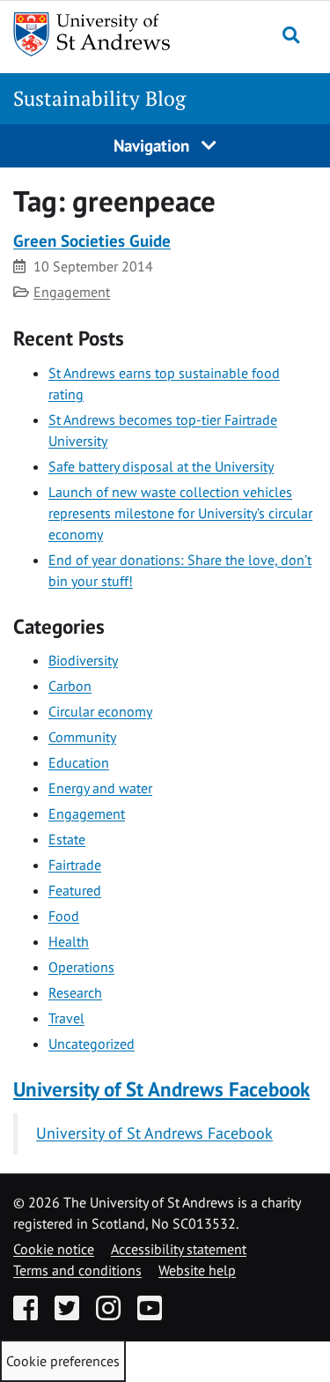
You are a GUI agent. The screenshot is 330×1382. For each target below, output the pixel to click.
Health (68, 941)
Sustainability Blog (99, 98)
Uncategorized (91, 1043)
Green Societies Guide (92, 240)
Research (75, 992)
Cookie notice (53, 1249)
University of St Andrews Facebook (161, 1089)
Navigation (154, 145)
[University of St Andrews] (96, 34)
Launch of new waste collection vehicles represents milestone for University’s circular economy (180, 513)
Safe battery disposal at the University (161, 466)
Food (63, 916)
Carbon (70, 686)
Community (82, 737)
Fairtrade (74, 864)
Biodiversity (83, 660)
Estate (66, 839)
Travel (66, 1018)
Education (78, 762)
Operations (81, 967)
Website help (197, 1270)
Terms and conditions (77, 1270)
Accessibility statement (178, 1249)
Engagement (71, 292)
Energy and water (100, 788)
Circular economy (100, 711)
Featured (74, 890)
